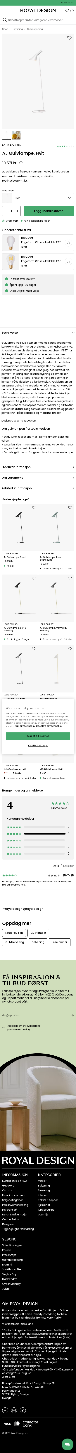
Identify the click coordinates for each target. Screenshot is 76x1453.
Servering (44, 1190)
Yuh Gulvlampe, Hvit (15, 769)
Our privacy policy (25, 726)
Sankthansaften (12, 1269)
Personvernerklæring (15, 1205)
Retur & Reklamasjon (15, 1214)
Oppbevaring (46, 1209)
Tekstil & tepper (48, 1200)
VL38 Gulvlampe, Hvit (51, 769)
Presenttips (9, 1255)
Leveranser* (9, 1209)
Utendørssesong (12, 1259)
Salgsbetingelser (12, 1200)
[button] (67, 10)
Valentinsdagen (12, 1245)
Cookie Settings (38, 745)
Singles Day (9, 1274)
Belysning (44, 1185)
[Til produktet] (38, 243)
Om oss (7, 1190)
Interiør (42, 1195)
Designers (8, 1224)
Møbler (42, 1180)
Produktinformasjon (16, 467)
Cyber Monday (11, 1284)
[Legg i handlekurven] (68, 242)
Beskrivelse (9, 332)
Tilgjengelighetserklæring (18, 1229)
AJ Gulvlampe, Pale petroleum (50, 558)
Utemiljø (43, 1214)
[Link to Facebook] (5, 1410)
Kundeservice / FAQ (14, 1180)
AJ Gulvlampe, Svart (15, 557)
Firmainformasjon (13, 1195)
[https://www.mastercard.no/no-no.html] (17, 1423)
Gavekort (8, 1185)
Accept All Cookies (38, 736)
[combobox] (38, 198)
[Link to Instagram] (14, 1410)
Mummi (7, 1264)
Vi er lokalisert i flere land (17, 1324)
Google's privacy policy (49, 726)
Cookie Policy (10, 1219)
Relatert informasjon (16, 488)
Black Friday (9, 1279)
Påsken (6, 1250)
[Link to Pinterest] (23, 1410)
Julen (5, 1288)
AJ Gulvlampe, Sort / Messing (15, 629)
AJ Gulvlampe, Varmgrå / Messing (53, 629)
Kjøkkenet (44, 1205)
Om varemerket (13, 477)
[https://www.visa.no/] (7, 1423)
